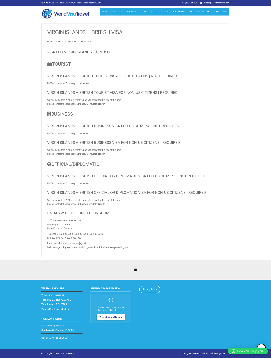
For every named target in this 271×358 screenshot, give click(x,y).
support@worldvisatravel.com (217, 3)
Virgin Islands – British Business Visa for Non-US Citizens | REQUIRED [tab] (113, 142)
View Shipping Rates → (110, 317)
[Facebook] (135, 270)
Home (105, 11)
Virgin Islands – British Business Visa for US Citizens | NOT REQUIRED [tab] (113, 126)
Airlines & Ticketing (200, 11)
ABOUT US (118, 11)
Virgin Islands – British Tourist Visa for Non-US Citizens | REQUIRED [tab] (112, 92)
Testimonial (179, 11)
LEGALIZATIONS (161, 11)
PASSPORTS (133, 11)
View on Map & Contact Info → (55, 309)
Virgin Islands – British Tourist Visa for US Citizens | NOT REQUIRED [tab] (112, 76)
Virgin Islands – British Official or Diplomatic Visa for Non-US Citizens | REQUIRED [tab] (126, 192)
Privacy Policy (150, 289)
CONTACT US (221, 11)
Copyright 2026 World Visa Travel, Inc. (60, 353)
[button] (248, 351)
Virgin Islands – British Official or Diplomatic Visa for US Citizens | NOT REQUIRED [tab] (126, 176)
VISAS (146, 11)
